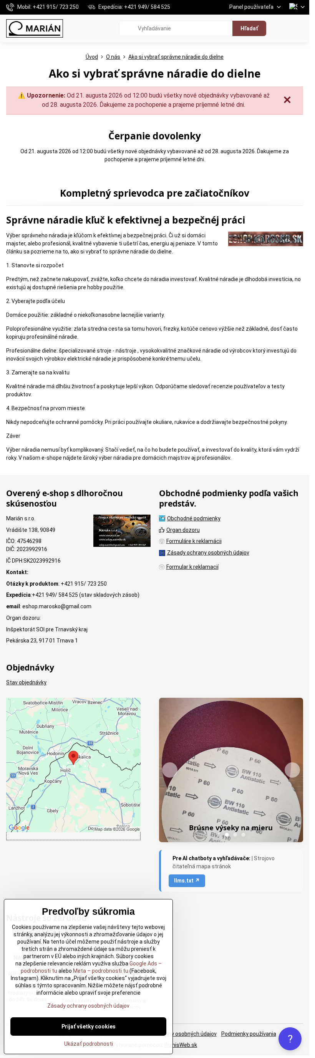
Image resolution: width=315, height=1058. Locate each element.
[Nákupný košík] (281, 28)
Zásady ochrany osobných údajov (175, 1034)
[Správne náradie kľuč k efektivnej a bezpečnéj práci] (265, 240)
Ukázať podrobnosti (88, 1044)
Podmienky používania (248, 1034)
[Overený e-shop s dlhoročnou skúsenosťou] (122, 532)
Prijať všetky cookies (88, 1026)
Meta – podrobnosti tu (100, 971)
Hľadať (249, 28)
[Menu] (300, 28)
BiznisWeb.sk (180, 1045)
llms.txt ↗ (187, 881)
